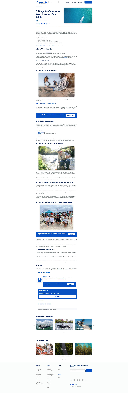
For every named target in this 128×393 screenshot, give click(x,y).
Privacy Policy (87, 367)
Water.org (39, 133)
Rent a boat (74, 2)
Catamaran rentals (38, 374)
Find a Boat (71, 234)
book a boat (60, 269)
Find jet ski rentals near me (39, 384)
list (49, 278)
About (59, 368)
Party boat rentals (38, 371)
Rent (46, 278)
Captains (48, 384)
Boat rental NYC (49, 371)
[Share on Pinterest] (42, 24)
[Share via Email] (49, 24)
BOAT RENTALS (88, 2)
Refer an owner (49, 383)
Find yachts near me (39, 382)
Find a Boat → (57, 296)
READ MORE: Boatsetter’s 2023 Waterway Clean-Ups (46, 103)
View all (37, 378)
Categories (67, 2)
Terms (59, 376)
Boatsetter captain (61, 278)
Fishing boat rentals (38, 369)
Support (48, 387)
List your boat (80, 2)
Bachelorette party (38, 376)
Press (59, 370)
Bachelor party (38, 375)
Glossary (48, 386)
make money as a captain (67, 269)
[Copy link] (76, 309)
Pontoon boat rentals (39, 366)
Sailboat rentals (38, 373)
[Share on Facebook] (37, 24)
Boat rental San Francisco (50, 375)
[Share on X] (39, 24)
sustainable (65, 57)
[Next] (94, 325)
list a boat (56, 269)
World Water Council (41, 132)
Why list (48, 382)
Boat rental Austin (49, 376)
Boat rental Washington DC (50, 373)
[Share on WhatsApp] (47, 24)
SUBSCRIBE (89, 370)
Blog (58, 371)
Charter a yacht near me (39, 383)
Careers (59, 369)
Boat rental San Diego (50, 370)
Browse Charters (70, 115)
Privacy (59, 377)
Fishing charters (38, 370)
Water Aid (39, 136)
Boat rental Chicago (49, 368)
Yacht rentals (38, 368)
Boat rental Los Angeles (50, 374)
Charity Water (40, 134)
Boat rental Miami (49, 366)
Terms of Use (82, 367)
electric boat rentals (39, 262)
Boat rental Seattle (49, 369)
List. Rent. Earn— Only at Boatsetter (43, 272)
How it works (59, 366)
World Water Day (49, 52)
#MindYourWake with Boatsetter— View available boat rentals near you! (49, 45)
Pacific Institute (40, 130)
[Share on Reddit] (44, 24)
